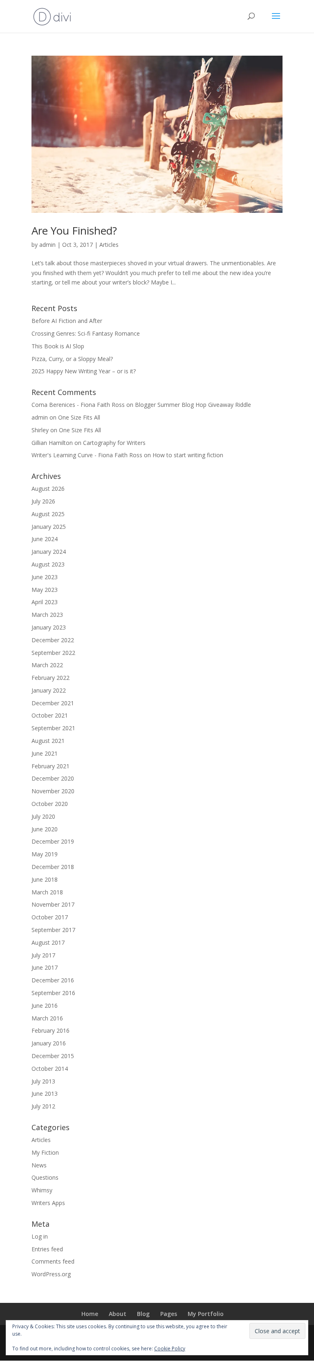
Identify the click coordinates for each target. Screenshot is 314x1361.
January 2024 (48, 551)
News (39, 1165)
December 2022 (52, 640)
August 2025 (48, 514)
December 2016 (52, 980)
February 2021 (50, 766)
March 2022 (47, 665)
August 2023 (48, 564)
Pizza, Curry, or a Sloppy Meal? (72, 359)
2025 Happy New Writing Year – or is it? (84, 371)
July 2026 (43, 501)
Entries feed (47, 1249)
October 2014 (49, 1068)
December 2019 (52, 841)
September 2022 (53, 653)
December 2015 (52, 1056)
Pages (168, 1314)
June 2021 (44, 753)
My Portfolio (206, 1314)
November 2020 (52, 791)
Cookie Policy (169, 1348)
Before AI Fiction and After (66, 321)
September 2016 (53, 993)
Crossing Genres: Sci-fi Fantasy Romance (85, 333)
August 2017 (48, 942)
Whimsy (41, 1190)
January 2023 (48, 627)
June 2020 (44, 829)
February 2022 (50, 678)
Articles (109, 244)
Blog (143, 1314)
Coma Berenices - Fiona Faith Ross (78, 405)
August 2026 (48, 488)
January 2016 (48, 1043)
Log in (39, 1236)
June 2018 (44, 879)
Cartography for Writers (114, 443)
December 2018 (52, 867)
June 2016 (44, 1005)
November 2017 (52, 904)
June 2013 (44, 1093)
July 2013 (43, 1081)
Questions (44, 1177)
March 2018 (47, 892)
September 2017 (53, 930)
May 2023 (44, 590)
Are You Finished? (74, 230)
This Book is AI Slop (57, 346)
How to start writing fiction (188, 455)
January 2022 (48, 690)
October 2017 (49, 917)
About (117, 1314)
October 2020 (49, 804)
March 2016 (47, 1018)
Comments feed (52, 1261)
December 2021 (52, 703)
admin (47, 244)
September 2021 (53, 728)
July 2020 (43, 816)
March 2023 (47, 614)
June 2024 (44, 539)
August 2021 (48, 741)
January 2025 (48, 526)
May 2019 (44, 854)
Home (89, 1314)
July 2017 (43, 955)
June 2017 (44, 967)
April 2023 (44, 602)
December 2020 (52, 778)
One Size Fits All (79, 417)
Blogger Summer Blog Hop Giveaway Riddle (193, 405)
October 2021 (49, 715)
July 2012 (43, 1106)
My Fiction (45, 1152)
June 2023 (44, 577)
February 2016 (50, 1030)
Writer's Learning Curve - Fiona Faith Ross (86, 455)
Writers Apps (48, 1203)
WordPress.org (51, 1274)
